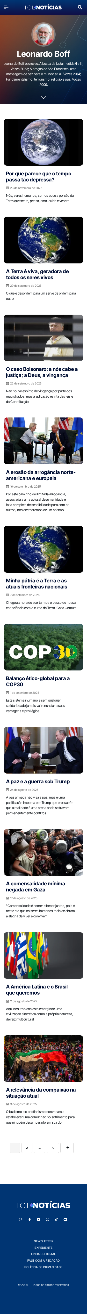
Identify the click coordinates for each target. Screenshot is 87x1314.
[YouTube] (39, 1220)
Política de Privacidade (43, 1267)
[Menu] (7, 7)
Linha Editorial (43, 1254)
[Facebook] (30, 1220)
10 (52, 1147)
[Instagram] (21, 1220)
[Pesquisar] (79, 7)
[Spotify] (65, 1220)
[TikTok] (56, 1220)
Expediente (43, 1247)
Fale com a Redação (43, 1260)
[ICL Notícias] (43, 7)
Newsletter (43, 1241)
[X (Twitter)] (47, 1220)
